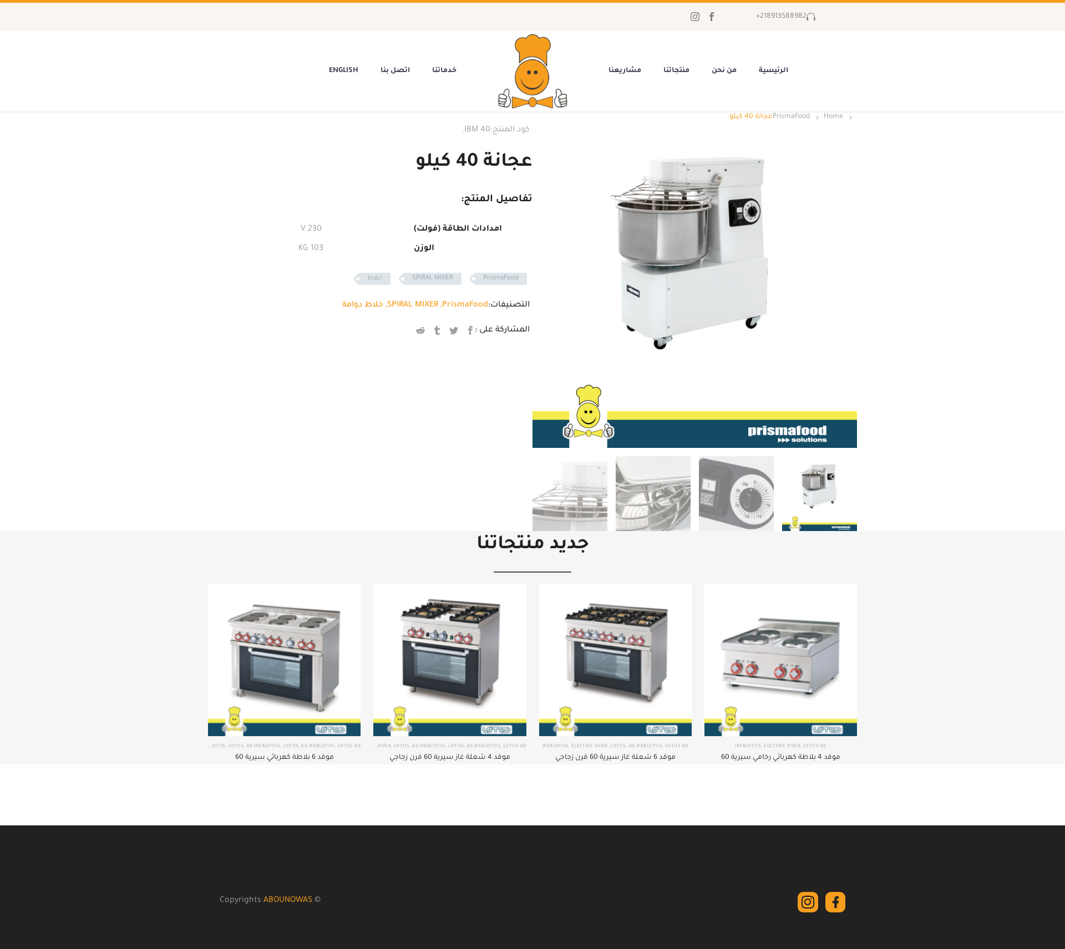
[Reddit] (420, 330)
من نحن (724, 71)
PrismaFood (791, 117)
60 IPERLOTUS (645, 746)
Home (833, 117)
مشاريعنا (624, 71)
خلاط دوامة (362, 305)
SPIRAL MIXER (432, 278)
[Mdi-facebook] (835, 902)
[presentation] (546, 285)
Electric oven (782, 746)
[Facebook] (711, 16)
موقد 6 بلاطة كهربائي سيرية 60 (284, 758)
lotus (811, 746)
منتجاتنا (676, 71)
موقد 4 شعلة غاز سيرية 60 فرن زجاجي (449, 758)
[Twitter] (453, 330)
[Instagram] (695, 16)
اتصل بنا (395, 71)
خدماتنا (444, 71)
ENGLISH (343, 71)
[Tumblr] (437, 330)
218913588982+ (781, 17)
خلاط (374, 278)
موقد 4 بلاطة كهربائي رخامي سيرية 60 (780, 758)
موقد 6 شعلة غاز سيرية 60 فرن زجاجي (615, 758)
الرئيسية (773, 71)
